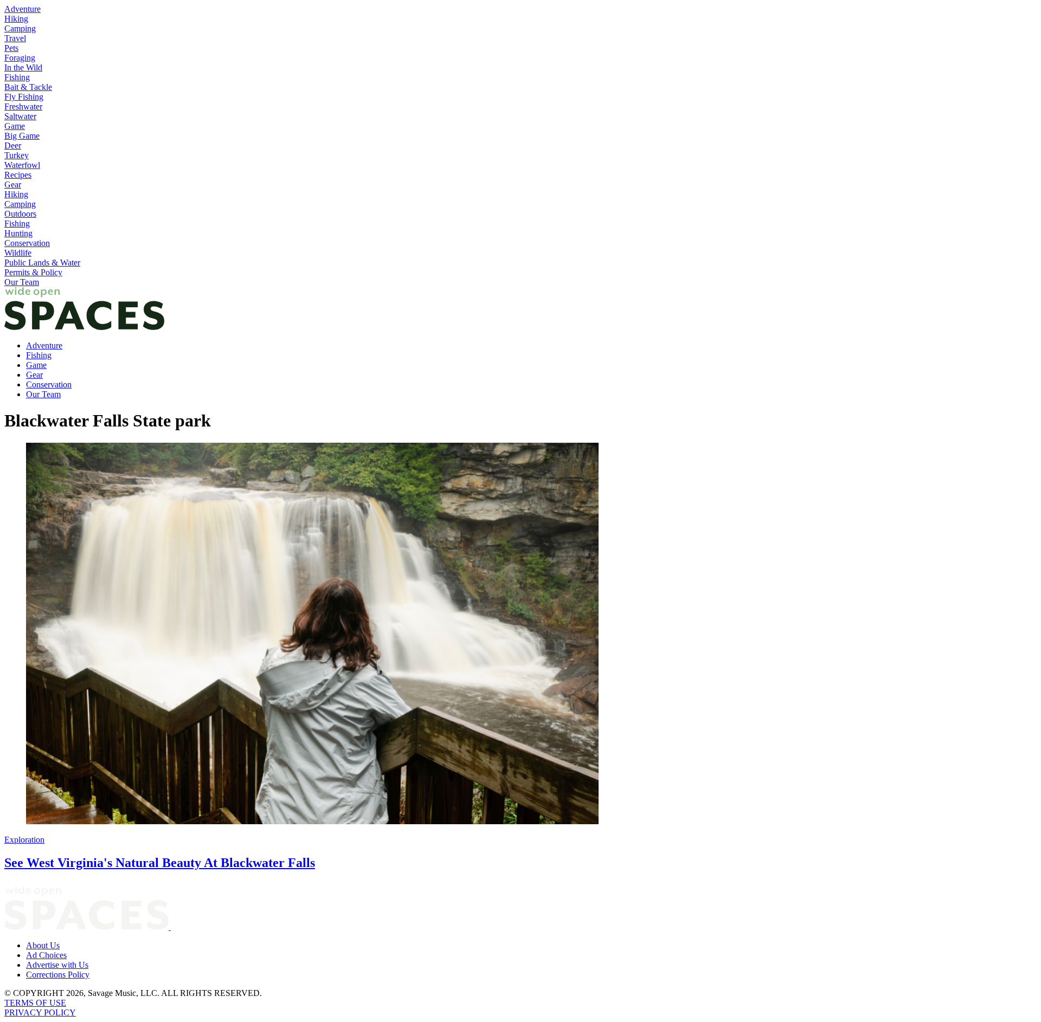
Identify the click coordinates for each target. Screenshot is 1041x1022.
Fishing (17, 77)
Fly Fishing (23, 96)
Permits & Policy (33, 272)
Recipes (17, 174)
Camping (20, 28)
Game (14, 126)
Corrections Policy (57, 974)
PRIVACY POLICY (40, 1012)
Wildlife (17, 252)
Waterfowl (22, 165)
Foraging (19, 57)
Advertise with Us (57, 964)
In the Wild (23, 67)
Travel (15, 38)
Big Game (22, 135)
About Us (43, 945)
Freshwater (23, 106)
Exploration (24, 839)
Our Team (21, 282)
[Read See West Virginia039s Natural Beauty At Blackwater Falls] (520, 634)
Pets (11, 48)
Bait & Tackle (28, 87)
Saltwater (20, 116)
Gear (12, 184)
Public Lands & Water (42, 262)
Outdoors (20, 213)
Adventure (22, 9)
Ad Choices (46, 955)
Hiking (16, 18)
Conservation (27, 243)
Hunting (18, 233)
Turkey (16, 155)
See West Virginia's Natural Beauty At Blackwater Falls (159, 863)
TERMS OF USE (35, 1002)
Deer (12, 145)
